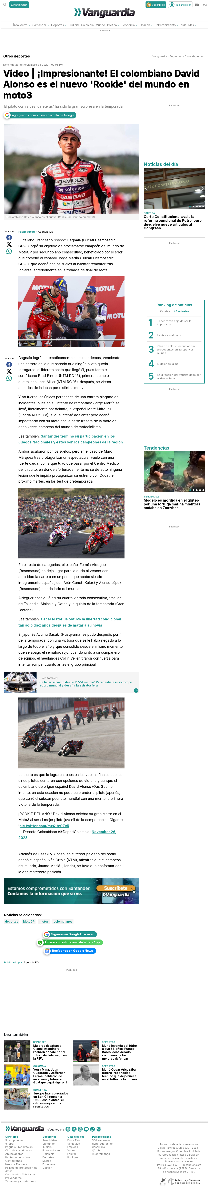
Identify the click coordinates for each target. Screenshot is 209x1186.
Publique (72, 1157)
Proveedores (13, 1177)
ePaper (9, 1143)
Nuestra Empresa (16, 1164)
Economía (128, 25)
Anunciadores (14, 1153)
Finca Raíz (73, 1140)
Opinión (145, 25)
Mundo (100, 25)
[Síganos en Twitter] (74, 1129)
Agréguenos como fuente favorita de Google (43, 115)
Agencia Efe (45, 231)
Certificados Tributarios (20, 1174)
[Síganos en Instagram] (80, 1129)
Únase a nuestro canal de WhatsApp (72, 942)
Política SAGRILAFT (168, 1165)
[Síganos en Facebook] (68, 1129)
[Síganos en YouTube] (86, 1129)
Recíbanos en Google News (72, 950)
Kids (183, 25)
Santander (39, 25)
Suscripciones (14, 1140)
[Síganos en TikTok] (92, 1129)
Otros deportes (194, 56)
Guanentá (40, 1090)
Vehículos (73, 1143)
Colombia (87, 25)
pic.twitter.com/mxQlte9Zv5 (44, 826)
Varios (71, 1150)
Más (191, 25)
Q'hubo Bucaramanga (101, 1152)
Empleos (72, 1147)
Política (112, 25)
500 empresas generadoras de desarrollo (102, 1143)
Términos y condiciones (20, 1181)
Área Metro (20, 25)
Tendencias (151, 496)
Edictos (72, 1153)
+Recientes (181, 311)
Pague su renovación (19, 1147)
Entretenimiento (165, 25)
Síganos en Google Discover (72, 934)
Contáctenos (13, 1160)
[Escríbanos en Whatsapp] (98, 1129)
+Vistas (165, 311)
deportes (176, 56)
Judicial (74, 25)
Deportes (57, 25)
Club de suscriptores (18, 1150)
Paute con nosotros (17, 1157)
